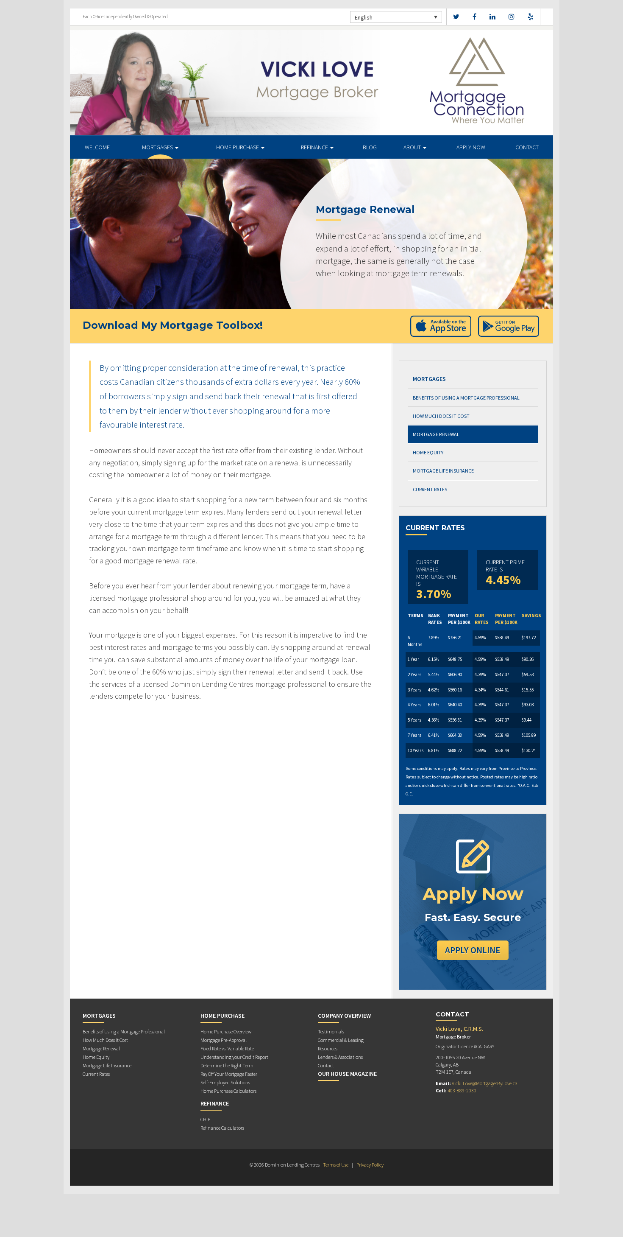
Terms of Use (335, 1164)
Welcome (97, 147)
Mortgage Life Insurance (443, 470)
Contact (527, 147)
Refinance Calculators (222, 1128)
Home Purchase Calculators (228, 1091)
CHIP (205, 1119)
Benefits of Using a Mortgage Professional (466, 398)
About (412, 147)
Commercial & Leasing (341, 1040)
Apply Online (473, 950)
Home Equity (428, 452)
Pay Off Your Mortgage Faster (228, 1074)
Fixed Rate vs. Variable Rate (227, 1048)
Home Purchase (238, 147)
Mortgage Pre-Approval (223, 1040)
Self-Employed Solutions (225, 1082)
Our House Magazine (347, 1073)
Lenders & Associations (340, 1057)
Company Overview (344, 1015)
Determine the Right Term (226, 1065)
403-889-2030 (462, 1090)
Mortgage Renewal (436, 434)
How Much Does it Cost (441, 416)
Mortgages (158, 147)
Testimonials (331, 1031)
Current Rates (430, 489)
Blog (370, 147)
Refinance (315, 147)
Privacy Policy (370, 1164)
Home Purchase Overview (225, 1031)
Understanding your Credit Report (234, 1057)
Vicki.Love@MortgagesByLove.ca (484, 1083)
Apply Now (470, 147)
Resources (327, 1048)
